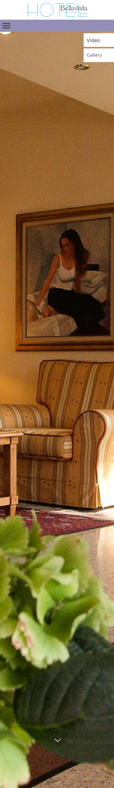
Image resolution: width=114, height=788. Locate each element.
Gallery (94, 55)
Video (93, 40)
